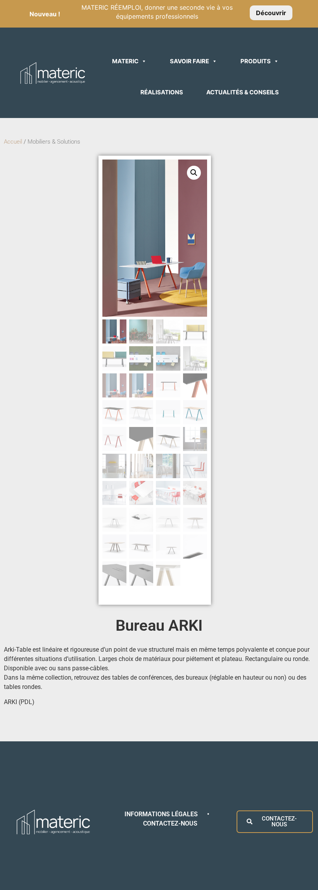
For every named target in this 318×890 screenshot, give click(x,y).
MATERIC (125, 61)
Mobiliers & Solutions (55, 141)
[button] (194, 173)
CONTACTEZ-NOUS (170, 823)
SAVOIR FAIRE (189, 61)
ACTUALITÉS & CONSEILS (242, 92)
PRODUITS (255, 61)
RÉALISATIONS (161, 92)
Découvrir (271, 13)
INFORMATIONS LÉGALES (161, 814)
